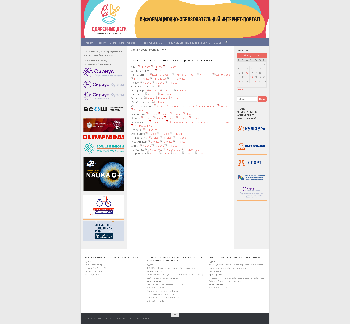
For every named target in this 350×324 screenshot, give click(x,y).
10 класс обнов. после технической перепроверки (199, 122)
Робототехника (184, 74)
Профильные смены (152, 42)
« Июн (240, 89)
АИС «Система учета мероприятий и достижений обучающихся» (102, 53)
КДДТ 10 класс (160, 74)
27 (251, 81)
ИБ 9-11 (203, 74)
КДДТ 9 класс (222, 74)
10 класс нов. (172, 149)
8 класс (153, 114)
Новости (101, 42)
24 (238, 81)
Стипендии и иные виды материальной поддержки (97, 62)
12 (247, 72)
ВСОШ (217, 42)
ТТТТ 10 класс (177, 78)
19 (247, 77)
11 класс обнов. (143, 126)
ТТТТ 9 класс (159, 78)
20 (251, 77)
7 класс (148, 118)
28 (256, 81)
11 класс (145, 66)
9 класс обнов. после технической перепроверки (186, 106)
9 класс (157, 66)
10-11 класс (166, 94)
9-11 (160, 70)
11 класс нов (191, 149)
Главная (89, 42)
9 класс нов (154, 149)
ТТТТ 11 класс (141, 78)
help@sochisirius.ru (94, 271)
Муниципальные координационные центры (188, 42)
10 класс (171, 66)
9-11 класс (160, 102)
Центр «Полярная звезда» (123, 42)
